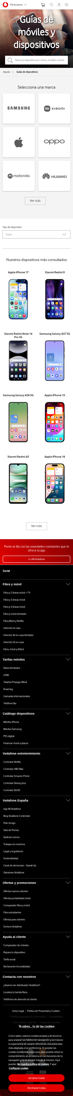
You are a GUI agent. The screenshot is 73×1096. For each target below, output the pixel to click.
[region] (36, 1055)
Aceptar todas (36, 1078)
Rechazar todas (37, 1088)
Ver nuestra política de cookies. (33, 1064)
